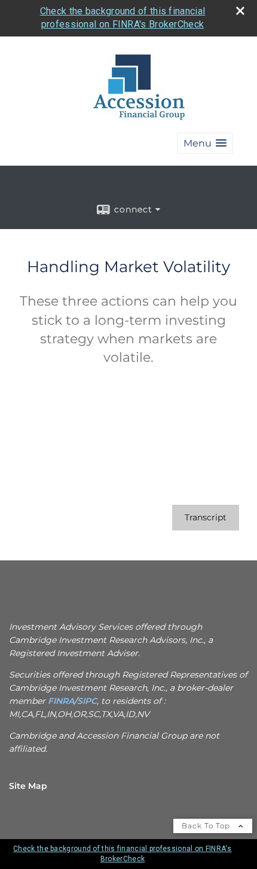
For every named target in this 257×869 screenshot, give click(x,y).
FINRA (59, 701)
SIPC (87, 701)
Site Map (28, 785)
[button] (205, 143)
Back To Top (207, 825)
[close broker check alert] (240, 11)
